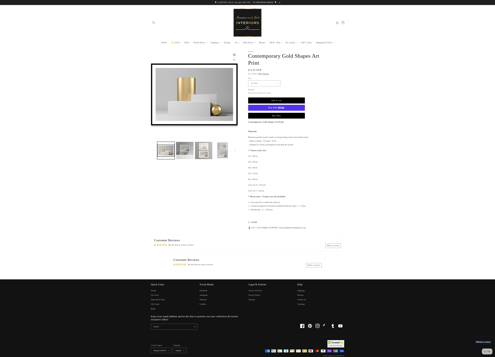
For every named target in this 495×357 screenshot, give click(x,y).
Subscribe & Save (158, 300)
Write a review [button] (333, 245)
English (178, 350)
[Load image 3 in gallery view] (203, 150)
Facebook (203, 291)
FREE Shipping (263, 74)
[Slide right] (235, 150)
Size (249, 78)
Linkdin (203, 304)
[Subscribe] (194, 327)
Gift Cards (155, 304)
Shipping (301, 291)
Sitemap (252, 300)
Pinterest (203, 300)
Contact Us (301, 300)
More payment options (276, 114)
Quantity (251, 90)
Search (153, 291)
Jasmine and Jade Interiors (336, 355)
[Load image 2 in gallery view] (184, 150)
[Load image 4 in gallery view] (222, 150)
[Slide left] (153, 150)
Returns (300, 295)
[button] (153, 22)
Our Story (155, 295)
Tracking (301, 304)
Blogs (153, 309)
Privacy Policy (254, 295)
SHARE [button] (254, 222)
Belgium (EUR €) (160, 350)
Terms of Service (255, 291)
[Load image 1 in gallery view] (166, 150)
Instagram (204, 295)
